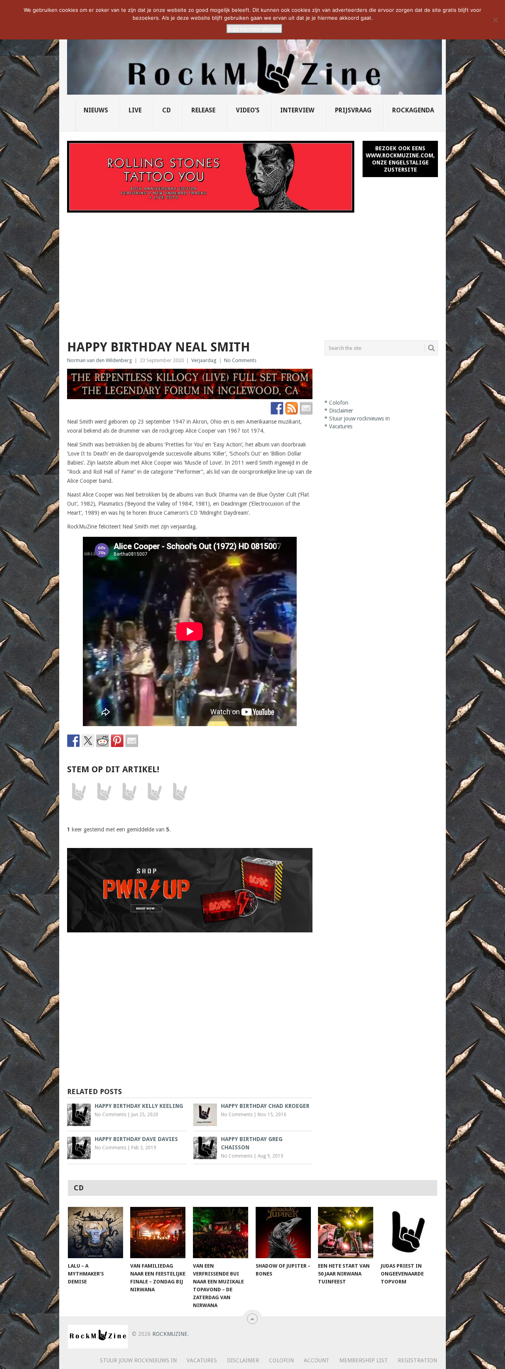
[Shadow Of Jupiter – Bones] (283, 1232)
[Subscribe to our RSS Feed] (291, 408)
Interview (297, 110)
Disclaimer (341, 410)
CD (166, 110)
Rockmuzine (169, 1334)
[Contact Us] (306, 408)
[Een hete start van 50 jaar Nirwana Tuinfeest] (345, 1232)
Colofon (338, 403)
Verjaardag (204, 360)
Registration (417, 1360)
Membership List (363, 1360)
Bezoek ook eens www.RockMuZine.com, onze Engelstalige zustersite (400, 159)
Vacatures (340, 426)
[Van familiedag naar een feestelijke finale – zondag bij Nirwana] (157, 1232)
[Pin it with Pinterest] (117, 740)
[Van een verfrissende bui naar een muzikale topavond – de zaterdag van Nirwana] (220, 1232)
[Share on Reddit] (102, 740)
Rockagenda (413, 110)
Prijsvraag (353, 110)
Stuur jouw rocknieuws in (359, 418)
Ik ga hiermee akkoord (254, 29)
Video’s (248, 110)
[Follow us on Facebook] (277, 408)
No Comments (240, 360)
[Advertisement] (252, 272)
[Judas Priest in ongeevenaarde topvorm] (408, 1232)
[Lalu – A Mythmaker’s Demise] (95, 1232)
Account (316, 1360)
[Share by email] (131, 740)
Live (135, 110)
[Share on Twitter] (88, 740)
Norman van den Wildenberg (99, 360)
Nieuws (96, 110)
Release (203, 110)
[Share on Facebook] (73, 740)
